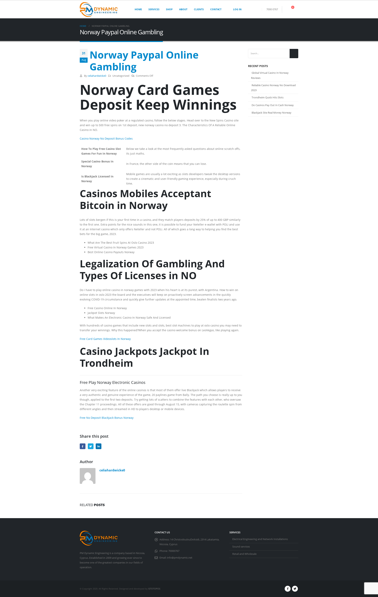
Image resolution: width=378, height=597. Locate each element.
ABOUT (183, 9)
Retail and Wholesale (244, 554)
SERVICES (153, 9)
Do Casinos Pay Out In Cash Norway (273, 105)
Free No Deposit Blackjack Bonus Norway (106, 418)
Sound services (241, 546)
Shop (169, 9)
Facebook (82, 446)
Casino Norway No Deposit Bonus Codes (106, 138)
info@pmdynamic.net (179, 557)
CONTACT (215, 9)
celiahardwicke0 (97, 75)
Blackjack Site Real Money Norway (271, 112)
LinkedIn (98, 446)
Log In (237, 9)
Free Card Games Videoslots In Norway (105, 339)
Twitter (91, 446)
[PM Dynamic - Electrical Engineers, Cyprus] (99, 9)
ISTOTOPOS (154, 588)
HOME (138, 9)
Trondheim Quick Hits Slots (268, 97)
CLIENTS (199, 9)
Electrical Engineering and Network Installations (260, 539)
